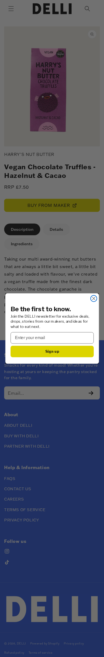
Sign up (52, 351)
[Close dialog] (93, 298)
